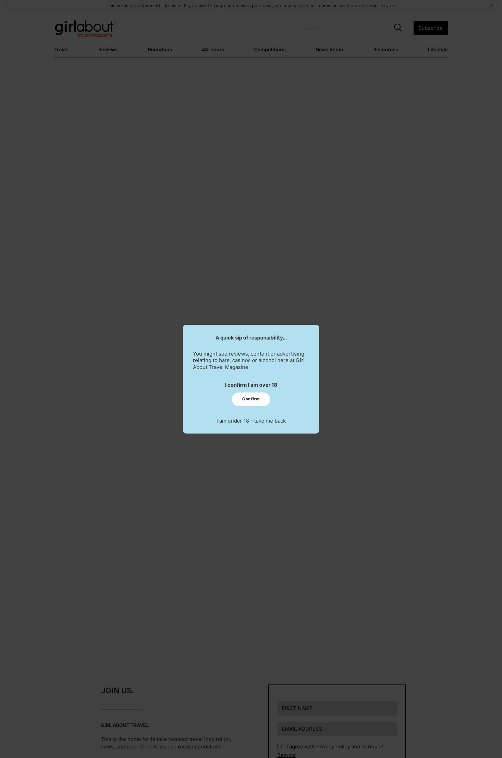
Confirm (251, 398)
